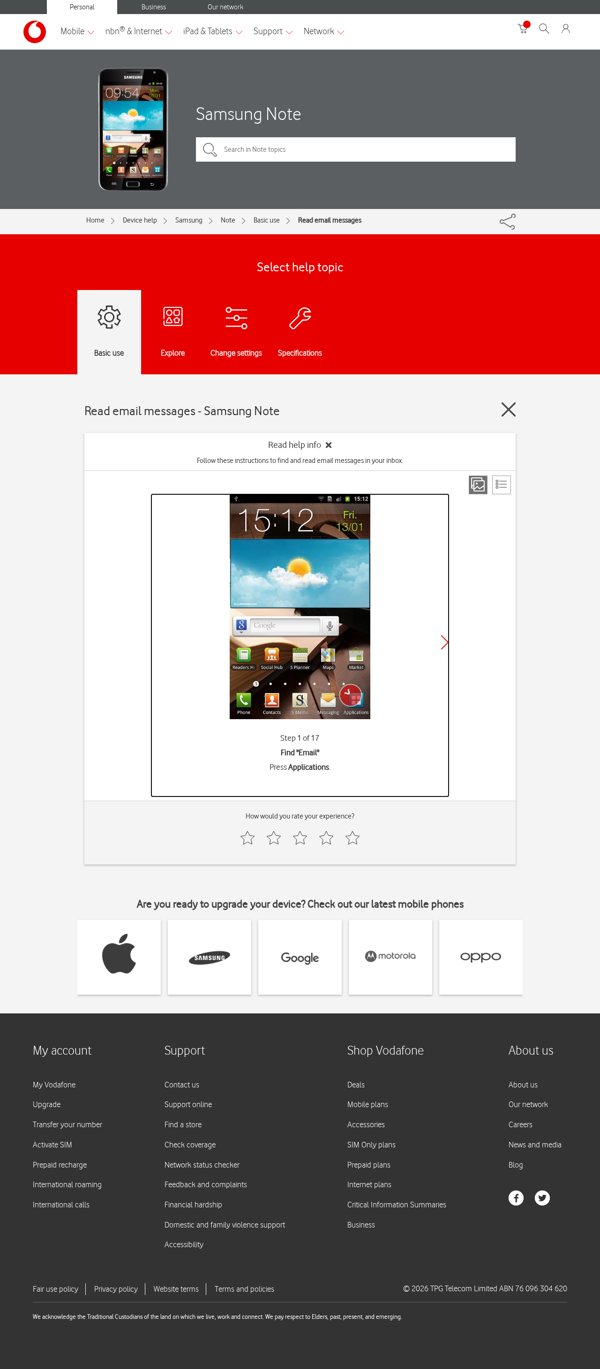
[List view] (501, 485)
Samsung (188, 220)
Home (95, 220)
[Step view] (478, 485)
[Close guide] (509, 409)
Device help (140, 220)
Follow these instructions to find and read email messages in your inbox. (300, 460)
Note (228, 220)
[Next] (445, 642)
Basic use (267, 220)
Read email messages (329, 220)
